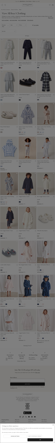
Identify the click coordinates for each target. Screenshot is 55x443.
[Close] (53, 425)
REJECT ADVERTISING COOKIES (34, 436)
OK (40, 439)
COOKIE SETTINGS (15, 436)
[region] (27, 433)
